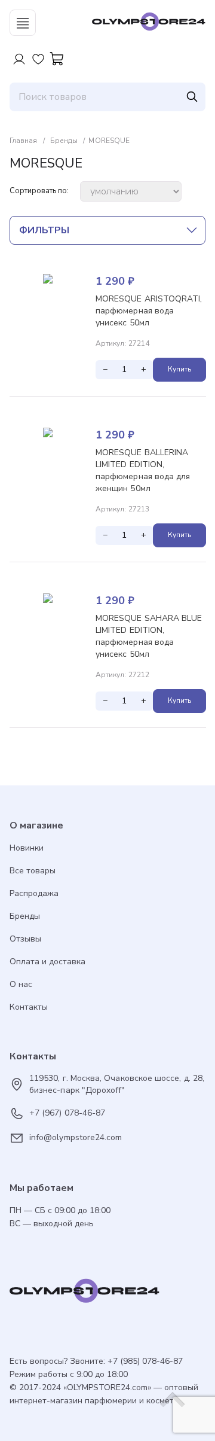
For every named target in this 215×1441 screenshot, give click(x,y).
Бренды (25, 916)
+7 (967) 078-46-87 (67, 1113)
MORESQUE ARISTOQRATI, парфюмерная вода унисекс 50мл (149, 310)
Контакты (29, 1007)
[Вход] (19, 59)
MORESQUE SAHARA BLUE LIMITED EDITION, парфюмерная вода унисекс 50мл (149, 636)
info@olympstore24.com (75, 1137)
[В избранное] (196, 283)
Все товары (33, 870)
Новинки (27, 848)
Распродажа (34, 893)
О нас (21, 984)
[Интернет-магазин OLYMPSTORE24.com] (107, 1293)
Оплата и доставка (47, 961)
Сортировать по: (39, 191)
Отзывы (25, 939)
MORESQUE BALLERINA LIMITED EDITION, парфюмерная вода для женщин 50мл (143, 470)
